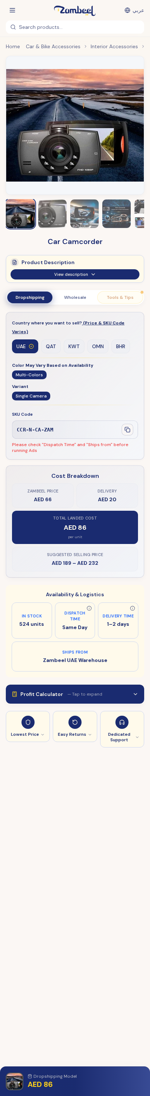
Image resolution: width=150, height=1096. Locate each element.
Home (13, 46)
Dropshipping (30, 297)
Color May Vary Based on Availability (52, 365)
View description (71, 274)
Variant (20, 386)
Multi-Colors (29, 375)
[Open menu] (12, 10)
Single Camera (31, 396)
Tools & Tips (120, 297)
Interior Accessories (114, 46)
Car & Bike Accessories (53, 46)
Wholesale (75, 297)
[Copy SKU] (127, 429)
